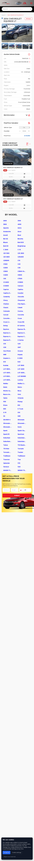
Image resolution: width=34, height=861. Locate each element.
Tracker (20, 452)
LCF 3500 (21, 365)
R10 (19, 405)
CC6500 (6, 286)
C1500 (5, 264)
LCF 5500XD (22, 376)
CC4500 (6, 282)
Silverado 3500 (7, 427)
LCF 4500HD (7, 372)
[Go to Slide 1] (5, 46)
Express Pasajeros (7, 340)
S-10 (4, 412)
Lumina (20, 380)
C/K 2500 (21, 253)
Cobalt (20, 307)
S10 (19, 412)
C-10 (19, 249)
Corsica (20, 311)
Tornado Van (7, 452)
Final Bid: (6, 131)
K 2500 (20, 358)
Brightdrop (22, 246)
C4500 (5, 275)
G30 (4, 347)
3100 (19, 220)
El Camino (21, 325)
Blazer (5, 242)
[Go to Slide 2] (11, 46)
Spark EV (6, 434)
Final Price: (7, 135)
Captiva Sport (7, 293)
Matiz (5, 387)
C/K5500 (6, 260)
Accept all (6, 852)
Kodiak (5, 365)
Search (4, 15)
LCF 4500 (21, 369)
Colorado (6, 311)
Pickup (20, 401)
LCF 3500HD (7, 369)
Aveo (19, 231)
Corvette (21, 315)
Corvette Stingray (7, 318)
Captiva (20, 289)
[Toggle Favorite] (29, 163)
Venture (6, 467)
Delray (5, 325)
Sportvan (21, 434)
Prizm (5, 405)
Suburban (6, 438)
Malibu (5, 383)
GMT (19, 347)
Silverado (21, 420)
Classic (5, 307)
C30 (19, 268)
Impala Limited (7, 358)
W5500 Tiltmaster (22, 470)
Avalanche (7, 231)
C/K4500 (21, 257)
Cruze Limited (7, 322)
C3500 (5, 271)
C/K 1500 (6, 253)
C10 (19, 260)
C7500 (20, 278)
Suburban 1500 (22, 438)
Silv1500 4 (6, 420)
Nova (19, 391)
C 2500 (5, 249)
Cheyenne (21, 300)
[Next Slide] (30, 33)
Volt (19, 467)
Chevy (5, 300)
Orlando (20, 398)
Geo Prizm (7, 351)
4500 (19, 224)
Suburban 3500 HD (22, 441)
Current (4, 9)
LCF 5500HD (7, 376)
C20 (19, 264)
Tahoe (5, 445)
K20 (19, 362)
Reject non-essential (10, 856)
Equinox (6, 329)
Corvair (5, 315)
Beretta (20, 239)
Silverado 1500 (7, 423)
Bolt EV (5, 246)
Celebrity (6, 296)
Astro (19, 228)
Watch (29, 18)
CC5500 (20, 282)
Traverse (6, 459)
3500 (5, 224)
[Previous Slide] (3, 33)
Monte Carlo (7, 391)
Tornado (21, 448)
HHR (4, 354)
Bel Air (5, 239)
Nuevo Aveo (7, 394)
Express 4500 (7, 336)
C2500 (5, 268)
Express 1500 (22, 329)
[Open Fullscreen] (30, 40)
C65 (4, 278)
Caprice (6, 289)
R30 (4, 409)
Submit (17, 495)
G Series (21, 340)
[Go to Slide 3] (18, 46)
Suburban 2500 (7, 441)
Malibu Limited (22, 383)
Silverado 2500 (22, 423)
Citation (6, 304)
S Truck (20, 409)
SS (4, 416)
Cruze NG (21, 322)
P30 (4, 401)
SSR (19, 416)
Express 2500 (7, 333)
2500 (5, 220)
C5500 (20, 275)
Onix (19, 394)
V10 (19, 463)
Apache (6, 228)
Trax (19, 459)
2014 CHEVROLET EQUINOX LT (16, 15)
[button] (17, 33)
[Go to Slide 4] (25, 46)
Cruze (20, 318)
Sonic (20, 427)
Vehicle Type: (8, 127)
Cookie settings (16, 852)
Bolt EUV (21, 242)
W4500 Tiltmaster (7, 470)
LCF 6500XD (7, 380)
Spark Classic (22, 430)
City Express (22, 304)
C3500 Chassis (22, 271)
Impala (20, 354)
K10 (4, 362)
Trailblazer (21, 456)
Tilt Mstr (6, 448)
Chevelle (21, 296)
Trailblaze (6, 456)
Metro (20, 387)
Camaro (20, 286)
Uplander (6, 463)
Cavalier (20, 293)
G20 (19, 344)
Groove (20, 351)
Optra (5, 398)
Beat (19, 235)
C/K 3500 (6, 257)
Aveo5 (5, 235)
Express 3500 (22, 333)
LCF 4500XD (22, 372)
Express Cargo (22, 336)
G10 (4, 344)
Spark (5, 430)
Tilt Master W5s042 (22, 445)
